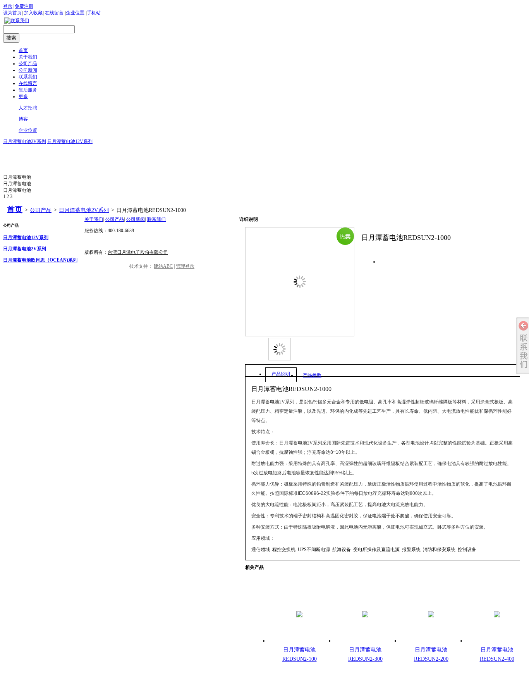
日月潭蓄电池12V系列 (70, 141)
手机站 (94, 13)
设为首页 (12, 13)
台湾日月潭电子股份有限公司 (138, 252)
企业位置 (75, 13)
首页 (14, 209)
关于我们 (93, 219)
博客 (23, 119)
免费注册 (24, 6)
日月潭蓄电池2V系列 (24, 141)
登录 (7, 6)
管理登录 (185, 266)
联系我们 (156, 219)
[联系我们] (16, 20)
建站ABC (163, 266)
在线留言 (54, 13)
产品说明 (280, 374)
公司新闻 (135, 219)
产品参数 (312, 375)
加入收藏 (33, 13)
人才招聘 (28, 107)
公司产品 (41, 210)
